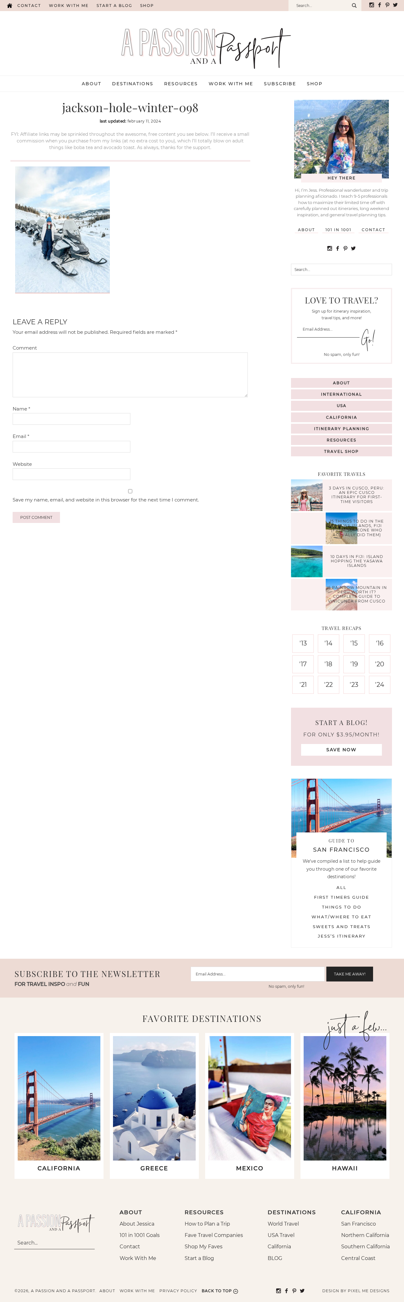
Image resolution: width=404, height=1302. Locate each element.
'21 (303, 684)
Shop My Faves (204, 1247)
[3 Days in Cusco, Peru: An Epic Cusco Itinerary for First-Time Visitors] (308, 496)
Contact (29, 5)
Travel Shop (341, 451)
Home (9, 5)
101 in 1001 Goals (140, 1235)
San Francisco (358, 1224)
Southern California (365, 1247)
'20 (379, 664)
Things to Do (341, 906)
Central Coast (358, 1258)
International (341, 394)
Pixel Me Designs (368, 1290)
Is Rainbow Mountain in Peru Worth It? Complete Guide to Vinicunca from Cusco (357, 594)
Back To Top (217, 1290)
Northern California (365, 1235)
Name (21, 409)
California (341, 417)
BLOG (275, 1258)
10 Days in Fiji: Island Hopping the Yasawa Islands (356, 561)
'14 (328, 643)
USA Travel (281, 1235)
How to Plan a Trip (207, 1224)
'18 (328, 664)
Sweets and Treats (342, 926)
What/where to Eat (341, 916)
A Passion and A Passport (202, 42)
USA (342, 405)
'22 (328, 684)
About (306, 229)
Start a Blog (114, 5)
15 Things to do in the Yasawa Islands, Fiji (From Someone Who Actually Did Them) (357, 528)
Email (21, 436)
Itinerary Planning (341, 428)
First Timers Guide (341, 897)
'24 (379, 684)
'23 (354, 684)
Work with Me (69, 5)
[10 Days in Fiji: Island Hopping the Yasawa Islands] (308, 562)
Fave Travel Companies (214, 1235)
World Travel (283, 1224)
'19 (354, 664)
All (341, 887)
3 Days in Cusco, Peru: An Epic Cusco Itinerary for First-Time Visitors (356, 495)
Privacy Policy (178, 1290)
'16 (379, 643)
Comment (25, 348)
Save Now (341, 750)
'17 (303, 664)
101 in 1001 (338, 229)
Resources (341, 440)
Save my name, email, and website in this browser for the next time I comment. (106, 500)
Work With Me (138, 1258)
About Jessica (137, 1224)
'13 (303, 643)
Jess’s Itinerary (341, 936)
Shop (147, 5)
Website (22, 464)
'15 (354, 643)
